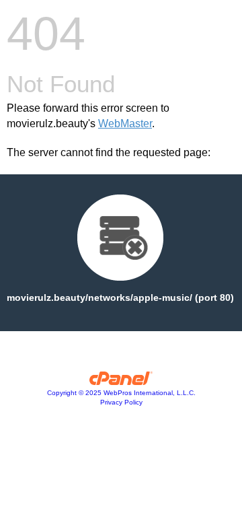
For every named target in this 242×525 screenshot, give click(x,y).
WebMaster (125, 123)
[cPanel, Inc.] (121, 381)
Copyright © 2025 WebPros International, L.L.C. (121, 392)
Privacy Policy (121, 402)
